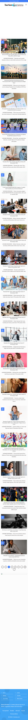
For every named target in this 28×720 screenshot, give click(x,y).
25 (25, 567)
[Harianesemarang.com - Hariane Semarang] (14, 4)
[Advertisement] (14, 22)
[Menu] (26, 4)
